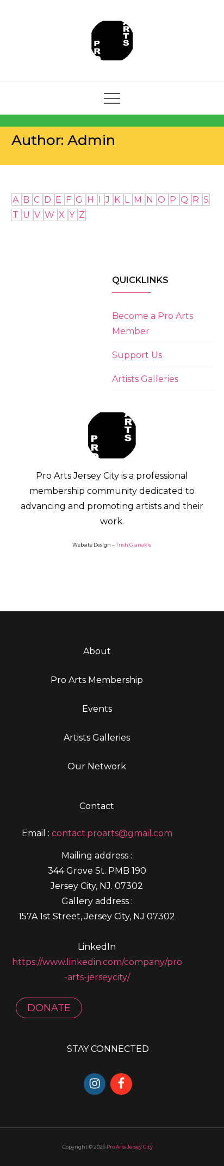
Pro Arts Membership (97, 680)
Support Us (137, 355)
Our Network (96, 766)
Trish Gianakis (133, 545)
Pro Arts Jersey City (130, 1147)
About (97, 651)
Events (97, 709)
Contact (96, 806)
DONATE (49, 1008)
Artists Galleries (145, 379)
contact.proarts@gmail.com (112, 833)
